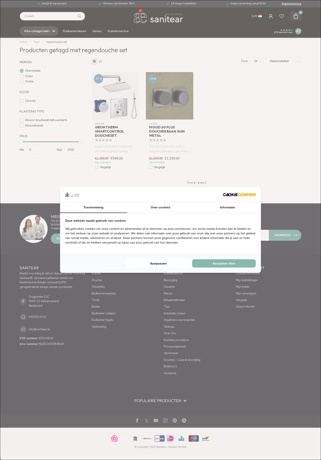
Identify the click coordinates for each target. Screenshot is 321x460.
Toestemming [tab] (93, 207)
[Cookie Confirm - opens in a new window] (239, 194)
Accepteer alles (223, 263)
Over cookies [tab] (160, 207)
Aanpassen (158, 263)
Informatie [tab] (227, 207)
